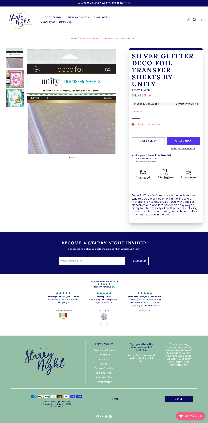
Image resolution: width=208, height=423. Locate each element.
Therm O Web (141, 90)
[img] (104, 284)
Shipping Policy (104, 372)
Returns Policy (104, 377)
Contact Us (104, 354)
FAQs (104, 363)
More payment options (183, 148)
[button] (194, 19)
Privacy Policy (104, 381)
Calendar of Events (104, 350)
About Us (104, 359)
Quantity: (137, 111)
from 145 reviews (102, 287)
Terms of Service (104, 368)
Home (74, 38)
